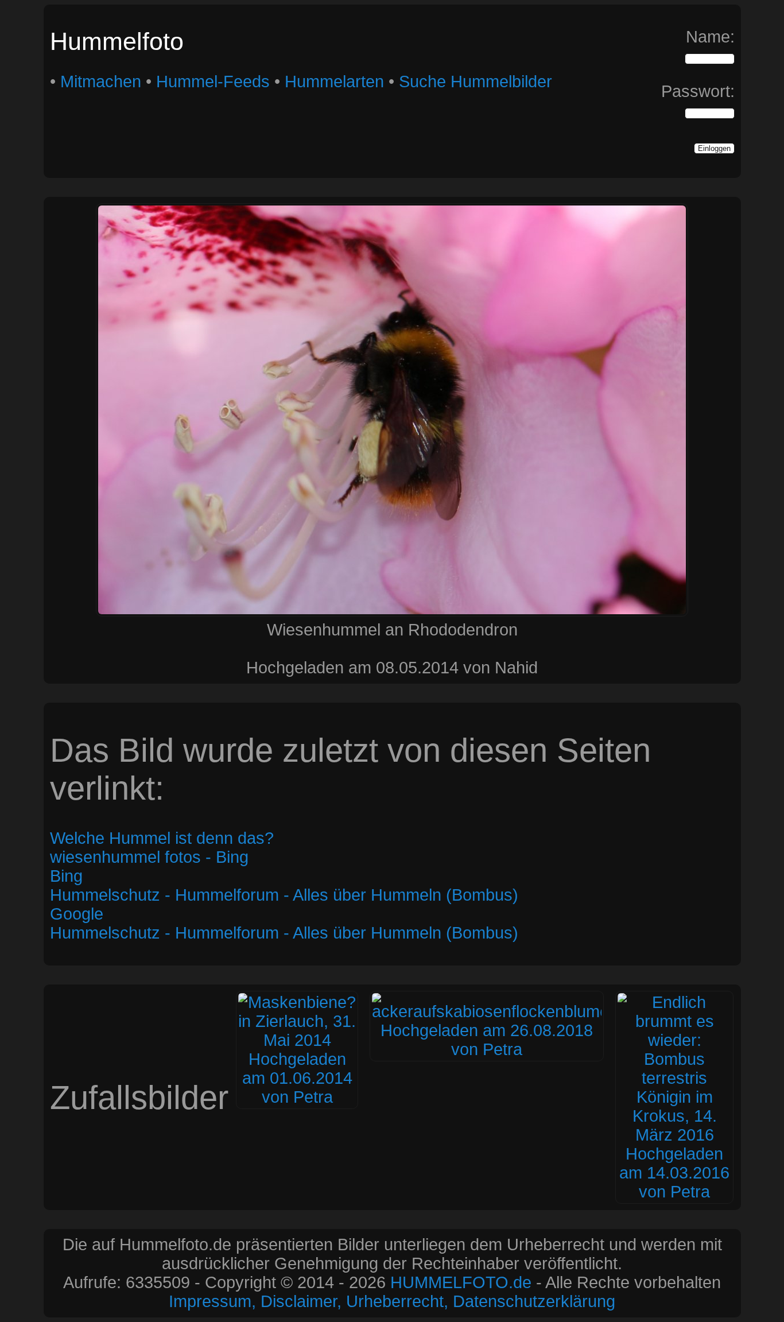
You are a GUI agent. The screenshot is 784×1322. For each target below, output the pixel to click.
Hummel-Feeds (213, 81)
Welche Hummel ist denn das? (162, 838)
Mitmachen (100, 81)
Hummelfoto (117, 41)
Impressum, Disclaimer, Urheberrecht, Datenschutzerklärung (392, 1301)
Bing (66, 876)
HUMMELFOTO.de (460, 1282)
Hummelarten (334, 81)
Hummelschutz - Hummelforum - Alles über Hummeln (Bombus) (284, 895)
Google (76, 914)
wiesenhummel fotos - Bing (149, 857)
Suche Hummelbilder (475, 81)
